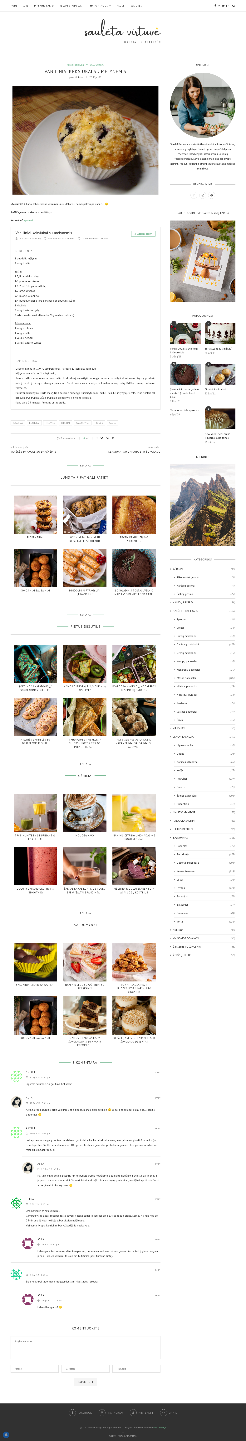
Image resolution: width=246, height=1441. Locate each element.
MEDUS (120, 5)
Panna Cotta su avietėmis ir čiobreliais (184, 350)
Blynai (206, 627)
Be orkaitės (206, 854)
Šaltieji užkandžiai (206, 795)
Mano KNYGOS (99, 5)
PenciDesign (159, 1427)
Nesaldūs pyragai (206, 694)
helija (30, 1199)
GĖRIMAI (204, 569)
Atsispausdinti (145, 233)
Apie (25, 5)
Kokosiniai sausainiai (35, 590)
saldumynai (82, 423)
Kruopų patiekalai (206, 661)
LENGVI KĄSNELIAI (204, 736)
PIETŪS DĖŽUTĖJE (204, 829)
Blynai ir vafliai (206, 745)
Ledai (206, 879)
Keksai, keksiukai (75, 64)
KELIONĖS (136, 5)
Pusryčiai (206, 778)
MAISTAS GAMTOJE (204, 812)
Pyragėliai (206, 896)
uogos (99, 423)
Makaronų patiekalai (206, 669)
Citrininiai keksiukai (215, 389)
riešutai (65, 423)
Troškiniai (206, 703)
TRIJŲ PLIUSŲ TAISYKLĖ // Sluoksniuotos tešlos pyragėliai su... (85, 743)
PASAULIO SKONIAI (204, 820)
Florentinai (35, 537)
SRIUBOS (204, 930)
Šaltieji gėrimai (206, 594)
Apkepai (206, 619)
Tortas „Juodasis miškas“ (218, 348)
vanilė (112, 423)
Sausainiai (206, 913)
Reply (157, 1072)
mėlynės (50, 423)
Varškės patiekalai (206, 711)
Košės (206, 770)
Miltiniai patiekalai (206, 686)
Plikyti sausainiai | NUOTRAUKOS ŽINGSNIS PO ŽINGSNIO (134, 988)
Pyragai (206, 888)
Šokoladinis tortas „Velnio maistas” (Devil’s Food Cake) (184, 393)
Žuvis (206, 720)
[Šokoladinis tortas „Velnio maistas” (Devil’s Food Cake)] (185, 374)
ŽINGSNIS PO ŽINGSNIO (204, 946)
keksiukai (34, 423)
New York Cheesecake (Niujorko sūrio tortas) (217, 436)
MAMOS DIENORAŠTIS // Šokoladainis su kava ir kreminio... (84, 1041)
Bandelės (206, 846)
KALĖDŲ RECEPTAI (204, 602)
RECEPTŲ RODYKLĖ (71, 5)
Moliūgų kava (85, 835)
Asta (80, 77)
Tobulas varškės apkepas (184, 410)
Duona (206, 753)
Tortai (206, 921)
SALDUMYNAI (97, 64)
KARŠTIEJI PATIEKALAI (204, 611)
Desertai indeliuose (206, 862)
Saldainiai (206, 904)
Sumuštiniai (206, 804)
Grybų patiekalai (206, 653)
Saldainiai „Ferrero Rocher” (35, 984)
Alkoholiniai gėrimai (206, 577)
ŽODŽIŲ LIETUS (204, 955)
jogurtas (18, 423)
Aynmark (28, 220)
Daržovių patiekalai (206, 644)
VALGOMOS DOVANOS (204, 938)
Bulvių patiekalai (206, 636)
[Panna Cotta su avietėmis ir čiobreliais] (185, 333)
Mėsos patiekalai (206, 678)
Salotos (206, 787)
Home (14, 5)
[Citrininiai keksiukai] (220, 374)
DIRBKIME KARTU (44, 5)
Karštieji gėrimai (206, 585)
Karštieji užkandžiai (206, 762)
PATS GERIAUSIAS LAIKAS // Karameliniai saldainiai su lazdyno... (134, 743)
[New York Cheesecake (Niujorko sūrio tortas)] (220, 418)
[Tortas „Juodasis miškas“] (220, 333)
